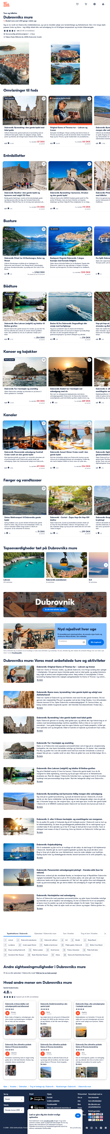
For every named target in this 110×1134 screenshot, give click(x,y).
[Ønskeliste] (77, 4)
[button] (23, 567)
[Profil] (103, 4)
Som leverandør (93, 1097)
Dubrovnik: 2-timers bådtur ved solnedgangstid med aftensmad (17, 1005)
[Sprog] (94, 4)
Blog (79, 1104)
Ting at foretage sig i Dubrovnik (41, 1087)
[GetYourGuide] (6, 4)
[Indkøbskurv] (85, 4)
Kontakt (49, 1097)
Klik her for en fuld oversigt (46, 973)
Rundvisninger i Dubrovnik (66, 1087)
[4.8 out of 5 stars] (9, 996)
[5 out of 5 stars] (19, 1009)
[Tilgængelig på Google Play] (37, 1099)
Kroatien (13, 1087)
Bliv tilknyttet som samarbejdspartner (94, 1105)
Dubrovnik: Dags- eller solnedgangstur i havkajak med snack (90, 1005)
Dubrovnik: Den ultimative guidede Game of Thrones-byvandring (18, 1046)
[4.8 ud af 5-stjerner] (9, 30)
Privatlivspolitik (17, 653)
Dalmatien (23, 1087)
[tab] (17, 933)
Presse (80, 1108)
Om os (80, 1097)
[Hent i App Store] (37, 1107)
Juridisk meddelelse (53, 1101)
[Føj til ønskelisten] (44, 99)
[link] (23, 567)
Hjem (5, 1087)
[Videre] (106, 565)
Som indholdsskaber (95, 1101)
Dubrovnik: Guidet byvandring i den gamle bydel (53, 1005)
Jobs (79, 1101)
